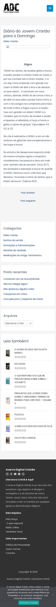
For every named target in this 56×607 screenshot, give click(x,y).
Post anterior (28, 192)
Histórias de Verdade (14, 250)
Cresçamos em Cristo (15, 294)
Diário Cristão (10, 41)
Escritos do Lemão (13, 240)
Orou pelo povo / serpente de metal (23, 299)
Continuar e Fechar (29, 603)
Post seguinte (28, 200)
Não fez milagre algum (15, 283)
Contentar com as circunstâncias (21, 278)
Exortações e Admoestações (19, 245)
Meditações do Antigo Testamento (22, 255)
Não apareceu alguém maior (18, 288)
